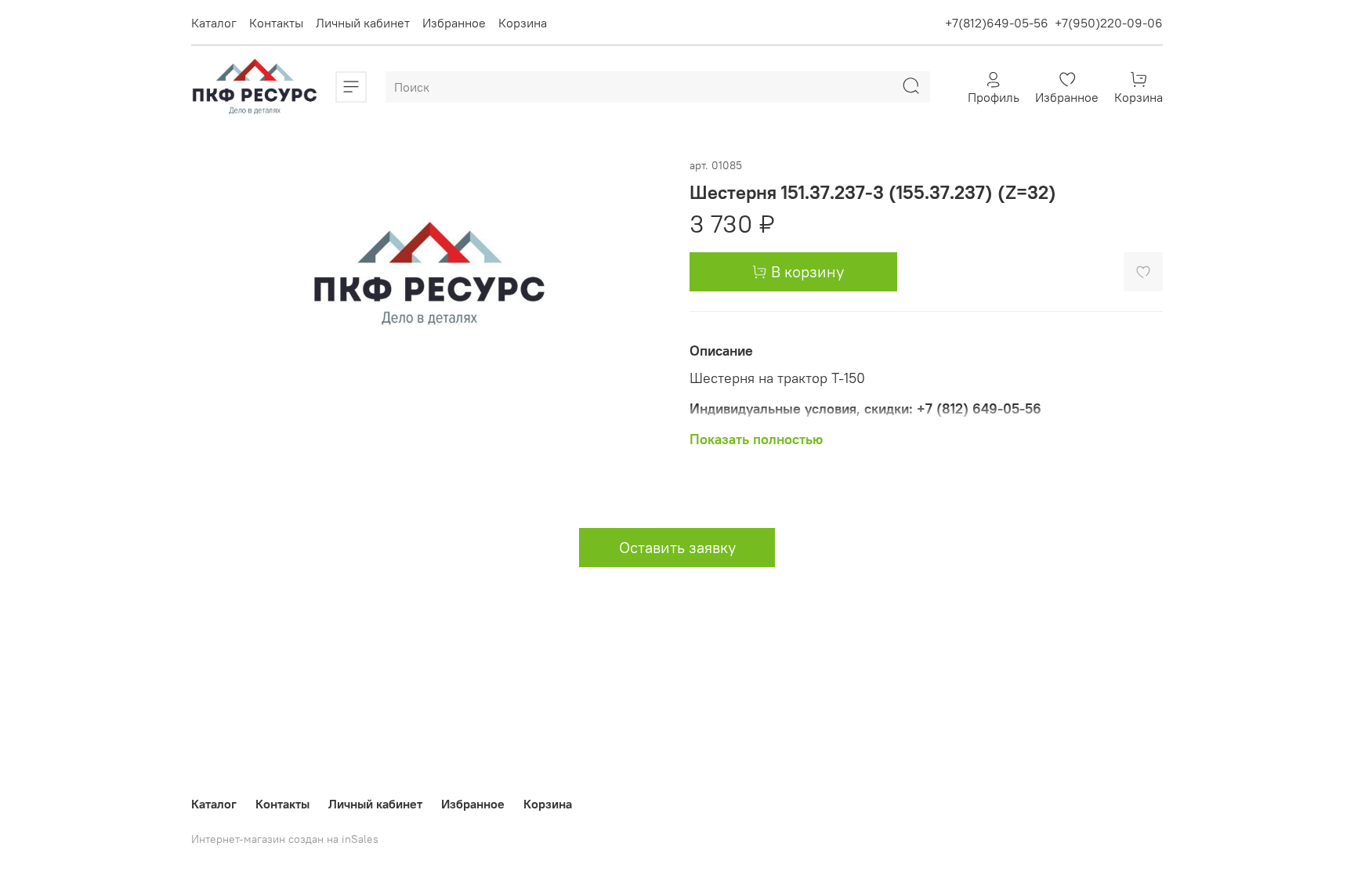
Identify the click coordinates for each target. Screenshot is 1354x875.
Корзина (522, 23)
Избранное (454, 23)
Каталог (214, 23)
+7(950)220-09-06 (1109, 23)
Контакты (276, 23)
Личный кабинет (363, 23)
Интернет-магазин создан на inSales (284, 839)
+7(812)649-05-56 (996, 23)
